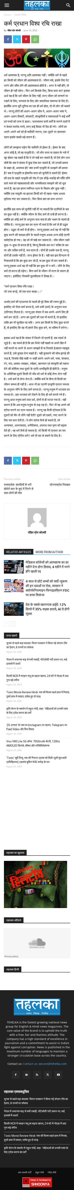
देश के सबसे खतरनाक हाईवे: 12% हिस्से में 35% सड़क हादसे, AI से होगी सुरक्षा (47, 609)
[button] (6, 5)
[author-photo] (37, 527)
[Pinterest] (26, 39)
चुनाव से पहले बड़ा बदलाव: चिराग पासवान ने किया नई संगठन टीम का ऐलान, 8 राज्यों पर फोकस (36, 645)
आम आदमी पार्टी (24, 1172)
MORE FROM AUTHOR (49, 552)
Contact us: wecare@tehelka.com (45, 1064)
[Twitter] (17, 39)
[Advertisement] (33, 812)
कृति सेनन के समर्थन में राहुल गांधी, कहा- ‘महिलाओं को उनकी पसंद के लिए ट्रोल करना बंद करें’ (37, 710)
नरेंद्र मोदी (52, 1172)
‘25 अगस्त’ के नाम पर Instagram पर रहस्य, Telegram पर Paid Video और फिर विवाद (36, 727)
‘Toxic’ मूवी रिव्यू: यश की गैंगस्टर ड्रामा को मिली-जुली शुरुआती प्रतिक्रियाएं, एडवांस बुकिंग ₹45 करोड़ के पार (36, 760)
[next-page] (12, 623)
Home (7, 14)
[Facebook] (8, 39)
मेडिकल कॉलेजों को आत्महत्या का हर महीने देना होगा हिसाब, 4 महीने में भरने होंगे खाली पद (48, 566)
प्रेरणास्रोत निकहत (60, 485)
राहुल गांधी (39, 1172)
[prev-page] (6, 623)
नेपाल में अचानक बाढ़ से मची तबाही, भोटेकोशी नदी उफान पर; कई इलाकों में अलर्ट (36, 661)
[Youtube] (58, 1075)
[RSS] (37, 1075)
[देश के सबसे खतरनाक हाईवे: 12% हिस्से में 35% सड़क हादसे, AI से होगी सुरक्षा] (14, 609)
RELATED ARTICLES (18, 552)
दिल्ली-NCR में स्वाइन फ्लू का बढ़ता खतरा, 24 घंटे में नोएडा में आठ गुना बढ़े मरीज (37, 678)
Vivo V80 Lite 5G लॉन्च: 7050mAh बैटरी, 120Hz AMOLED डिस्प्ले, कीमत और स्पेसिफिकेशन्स (33, 743)
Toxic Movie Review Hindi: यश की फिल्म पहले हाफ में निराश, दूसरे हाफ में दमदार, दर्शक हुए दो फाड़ (38, 694)
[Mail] (26, 1075)
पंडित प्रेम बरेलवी (14, 30)
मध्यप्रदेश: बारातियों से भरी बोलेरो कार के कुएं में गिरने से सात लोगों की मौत (18, 489)
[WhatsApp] (35, 39)
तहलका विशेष (20, 14)
